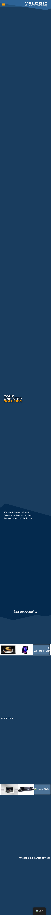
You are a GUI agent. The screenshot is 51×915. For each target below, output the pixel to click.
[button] (3, 4)
